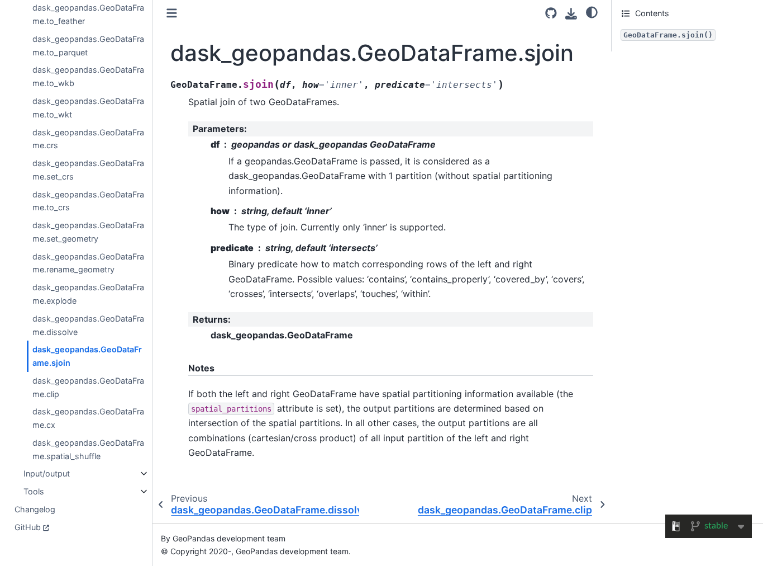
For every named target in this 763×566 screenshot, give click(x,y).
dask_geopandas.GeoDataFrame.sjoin (87, 356)
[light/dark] (591, 11)
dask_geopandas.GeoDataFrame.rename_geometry (88, 262)
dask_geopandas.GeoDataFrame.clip (88, 386)
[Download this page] (571, 13)
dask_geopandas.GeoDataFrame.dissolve (88, 324)
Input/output (46, 473)
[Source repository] (551, 13)
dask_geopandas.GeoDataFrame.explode (88, 293)
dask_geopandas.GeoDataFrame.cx (88, 418)
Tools (33, 491)
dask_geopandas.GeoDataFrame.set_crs (88, 169)
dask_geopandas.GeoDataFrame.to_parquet (88, 45)
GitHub (28, 526)
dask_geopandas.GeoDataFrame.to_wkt (88, 107)
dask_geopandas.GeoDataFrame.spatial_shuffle (88, 448)
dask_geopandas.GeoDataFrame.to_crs (88, 200)
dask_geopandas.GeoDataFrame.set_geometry (88, 231)
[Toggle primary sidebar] (171, 13)
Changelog (35, 508)
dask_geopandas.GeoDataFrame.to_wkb (88, 76)
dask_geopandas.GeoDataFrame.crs (88, 138)
